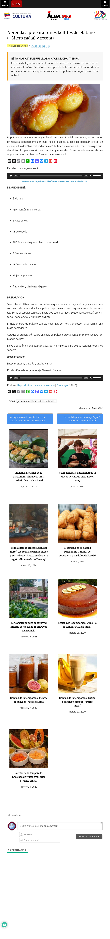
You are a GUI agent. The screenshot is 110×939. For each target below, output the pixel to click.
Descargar (62, 385)
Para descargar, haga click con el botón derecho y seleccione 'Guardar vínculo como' (55, 181)
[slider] (97, 175)
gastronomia (23, 401)
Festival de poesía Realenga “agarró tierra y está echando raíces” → (82, 419)
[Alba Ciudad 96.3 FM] (55, 16)
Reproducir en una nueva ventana (36, 385)
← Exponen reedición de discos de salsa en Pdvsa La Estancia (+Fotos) (28, 419)
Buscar (105, 5)
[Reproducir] (10, 175)
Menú (5, 5)
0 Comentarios (40, 45)
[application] (55, 176)
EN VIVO (16, 3)
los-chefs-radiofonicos (44, 401)
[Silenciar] (91, 175)
